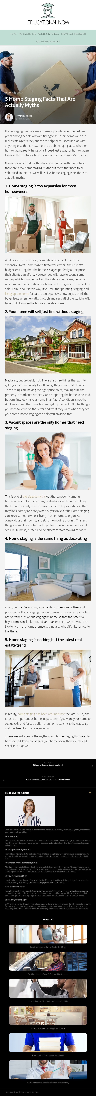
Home (13, 34)
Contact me (35, 906)
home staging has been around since (41, 714)
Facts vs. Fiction (27, 34)
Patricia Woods (25, 116)
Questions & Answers (48, 41)
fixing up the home (17, 294)
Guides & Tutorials (48, 34)
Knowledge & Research (73, 34)
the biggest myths (34, 496)
